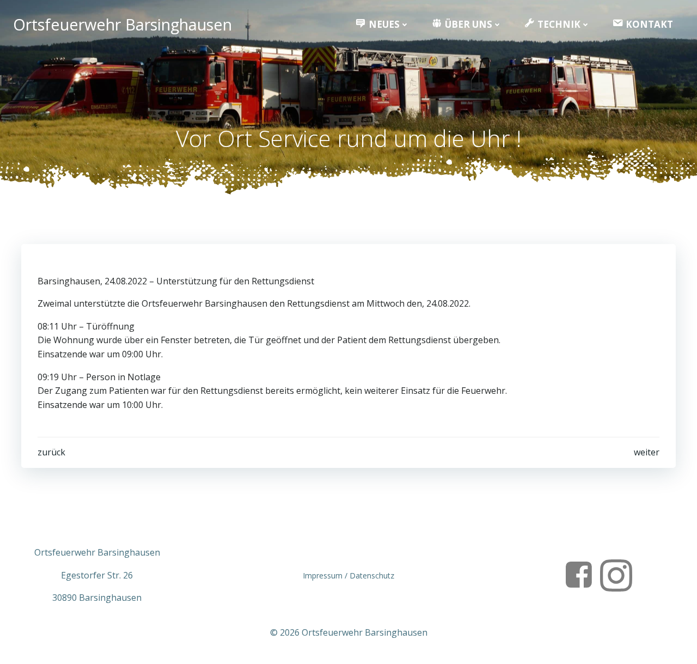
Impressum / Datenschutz (348, 575)
